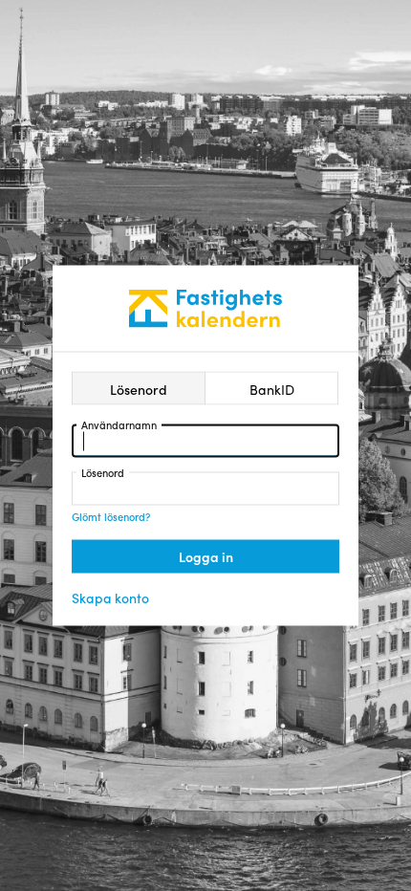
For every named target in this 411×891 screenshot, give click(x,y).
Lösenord (102, 472)
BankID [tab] (271, 389)
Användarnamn (119, 424)
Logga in (206, 556)
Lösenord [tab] (138, 389)
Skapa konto (110, 597)
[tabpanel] (205, 499)
